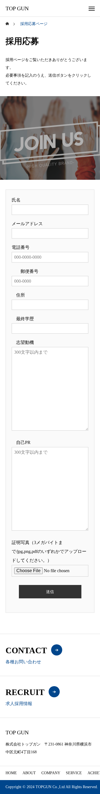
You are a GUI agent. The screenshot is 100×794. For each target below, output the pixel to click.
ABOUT (29, 773)
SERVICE (74, 773)
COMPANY (50, 773)
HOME (11, 773)
